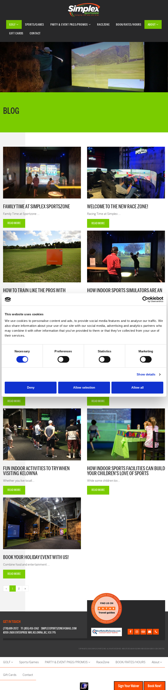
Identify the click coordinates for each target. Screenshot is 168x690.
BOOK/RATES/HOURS (128, 24)
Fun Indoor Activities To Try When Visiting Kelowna (36, 471)
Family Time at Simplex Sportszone (36, 206)
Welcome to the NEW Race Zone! (117, 206)
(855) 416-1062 (31, 628)
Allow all (137, 387)
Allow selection (84, 387)
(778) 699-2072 (10, 628)
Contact (35, 33)
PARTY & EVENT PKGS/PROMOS (69, 24)
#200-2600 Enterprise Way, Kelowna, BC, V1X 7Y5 (29, 633)
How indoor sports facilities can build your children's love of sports (126, 471)
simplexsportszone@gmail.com (59, 628)
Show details (146, 374)
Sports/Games (34, 24)
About (152, 24)
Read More (14, 223)
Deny (30, 387)
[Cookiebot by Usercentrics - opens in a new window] (145, 299)
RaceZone (103, 24)
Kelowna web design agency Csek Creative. (150, 648)
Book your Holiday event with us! (36, 557)
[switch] (63, 359)
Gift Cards (16, 33)
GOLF (12, 24)
